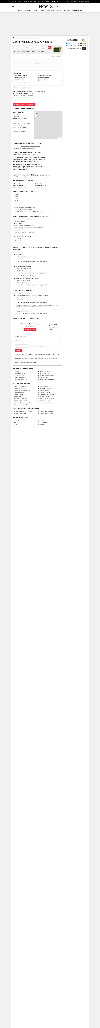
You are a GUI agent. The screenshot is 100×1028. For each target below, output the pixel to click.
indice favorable (36, 166)
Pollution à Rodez (44, 390)
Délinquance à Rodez (45, 388)
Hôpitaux (42, 424)
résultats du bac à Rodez (28, 148)
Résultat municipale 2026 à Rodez (23, 411)
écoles (59, 11)
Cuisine (25, 1)
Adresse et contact (20, 77)
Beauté (20, 1)
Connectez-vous (44, 346)
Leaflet (60, 137)
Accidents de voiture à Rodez (21, 404)
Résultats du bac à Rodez (20, 413)
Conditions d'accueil (20, 83)
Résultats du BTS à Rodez (46, 413)
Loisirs (71, 1)
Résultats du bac (19, 79)
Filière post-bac (43, 79)
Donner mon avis (30, 329)
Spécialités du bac (44, 77)
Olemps (23, 51)
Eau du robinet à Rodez (20, 388)
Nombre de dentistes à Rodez (47, 394)
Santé (58, 1)
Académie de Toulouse (26, 96)
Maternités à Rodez (19, 392)
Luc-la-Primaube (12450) (20, 379)
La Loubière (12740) (45, 373)
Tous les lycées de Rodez (18, 131)
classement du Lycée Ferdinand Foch (30, 146)
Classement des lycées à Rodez (22, 390)
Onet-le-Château (30, 51)
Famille (53, 1)
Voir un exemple (82, 43)
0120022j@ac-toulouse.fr (23, 123)
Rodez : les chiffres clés (20, 386)
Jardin (39, 1)
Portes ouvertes (19, 81)
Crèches (16, 424)
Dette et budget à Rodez (20, 400)
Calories (42, 420)
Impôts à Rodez (18, 396)
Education (50, 11)
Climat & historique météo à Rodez (23, 402)
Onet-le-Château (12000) (20, 373)
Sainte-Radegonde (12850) (21, 377)
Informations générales (21, 75)
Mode (16, 1)
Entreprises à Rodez (45, 400)
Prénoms (67, 11)
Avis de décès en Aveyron (20, 398)
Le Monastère (40, 51)
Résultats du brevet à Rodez (47, 411)
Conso (20, 11)
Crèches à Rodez (18, 394)
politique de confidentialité (30, 362)
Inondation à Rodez (45, 392)
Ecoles (17, 38)
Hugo (82, 1)
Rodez (27, 38)
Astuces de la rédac (71, 45)
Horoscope (77, 1)
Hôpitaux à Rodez (44, 396)
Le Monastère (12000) (19, 375)
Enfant (42, 11)
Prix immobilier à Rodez (46, 402)
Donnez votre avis (24, 104)
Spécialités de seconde (45, 75)
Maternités (17, 422)
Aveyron (22, 38)
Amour (43, 1)
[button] (36, 113)
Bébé (35, 11)
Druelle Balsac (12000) (45, 371)
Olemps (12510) (18, 371)
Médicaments (43, 422)
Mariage (48, 1)
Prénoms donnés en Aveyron (47, 398)
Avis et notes (42, 81)
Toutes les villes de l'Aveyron (47, 379)
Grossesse (28, 11)
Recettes (30, 1)
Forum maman (77, 11)
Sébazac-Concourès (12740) (47, 375)
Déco (35, 1)
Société (62, 1)
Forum (87, 1)
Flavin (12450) (43, 377)
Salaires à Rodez (44, 386)
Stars (67, 1)
